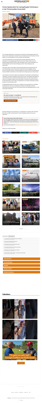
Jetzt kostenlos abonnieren (10, 100)
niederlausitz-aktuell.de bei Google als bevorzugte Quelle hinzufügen (26, 124)
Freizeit (24, 213)
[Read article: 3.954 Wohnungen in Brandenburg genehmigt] (31, 161)
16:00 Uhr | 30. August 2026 (9, 239)
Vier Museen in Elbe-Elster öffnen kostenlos (10, 241)
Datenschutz (26, 392)
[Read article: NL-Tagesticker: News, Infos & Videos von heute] (11, 147)
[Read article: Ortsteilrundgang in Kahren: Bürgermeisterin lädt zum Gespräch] (11, 219)
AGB (29, 392)
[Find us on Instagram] (20, 400)
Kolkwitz (24, 170)
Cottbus (5, 213)
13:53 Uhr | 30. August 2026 (9, 253)
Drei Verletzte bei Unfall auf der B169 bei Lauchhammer (12, 247)
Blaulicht (24, 141)
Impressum (16, 392)
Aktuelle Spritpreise (9, 272)
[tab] (5, 236)
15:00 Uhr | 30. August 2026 (9, 242)
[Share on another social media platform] (39, 40)
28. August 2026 (6, 195)
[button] (19, 309)
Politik (4, 170)
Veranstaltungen (8, 262)
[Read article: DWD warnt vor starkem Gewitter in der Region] (31, 190)
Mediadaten (21, 392)
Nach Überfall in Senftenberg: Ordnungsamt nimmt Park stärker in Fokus (11, 192)
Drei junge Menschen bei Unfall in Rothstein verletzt (12, 244)
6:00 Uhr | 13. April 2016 (6, 11)
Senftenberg (5, 199)
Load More (21, 228)
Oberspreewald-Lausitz (7, 156)
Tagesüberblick (7, 258)
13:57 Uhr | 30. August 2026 (9, 245)
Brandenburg (5, 141)
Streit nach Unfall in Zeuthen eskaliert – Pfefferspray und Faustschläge (14, 252)
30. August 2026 (6, 152)
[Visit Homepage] (22, 2)
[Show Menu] (1, 1)
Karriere (12, 392)
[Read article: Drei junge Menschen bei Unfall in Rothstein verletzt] (31, 147)
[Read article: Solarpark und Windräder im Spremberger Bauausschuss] (11, 175)
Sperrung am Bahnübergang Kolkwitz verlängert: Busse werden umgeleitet (30, 178)
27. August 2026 (26, 209)
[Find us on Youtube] (21, 400)
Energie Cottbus (8, 268)
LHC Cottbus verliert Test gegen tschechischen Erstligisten (13, 238)
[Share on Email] (37, 40)
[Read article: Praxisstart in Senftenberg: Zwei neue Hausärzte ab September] (11, 204)
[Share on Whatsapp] (35, 40)
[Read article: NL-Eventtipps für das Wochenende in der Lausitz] (31, 204)
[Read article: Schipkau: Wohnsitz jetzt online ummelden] (11, 161)
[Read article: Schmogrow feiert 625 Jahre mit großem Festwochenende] (31, 219)
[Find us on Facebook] (19, 400)
